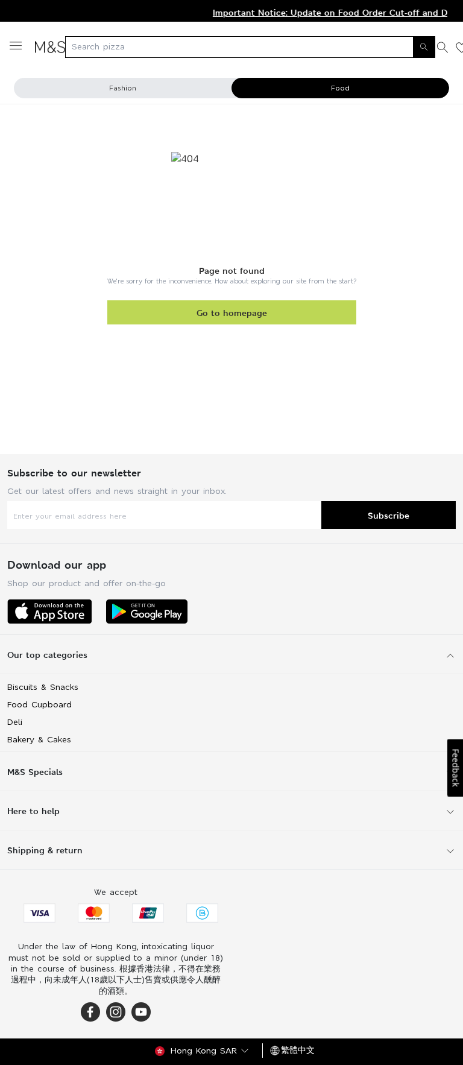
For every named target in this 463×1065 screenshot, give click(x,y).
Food (340, 88)
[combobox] (250, 47)
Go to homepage (232, 312)
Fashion (122, 88)
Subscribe (388, 515)
